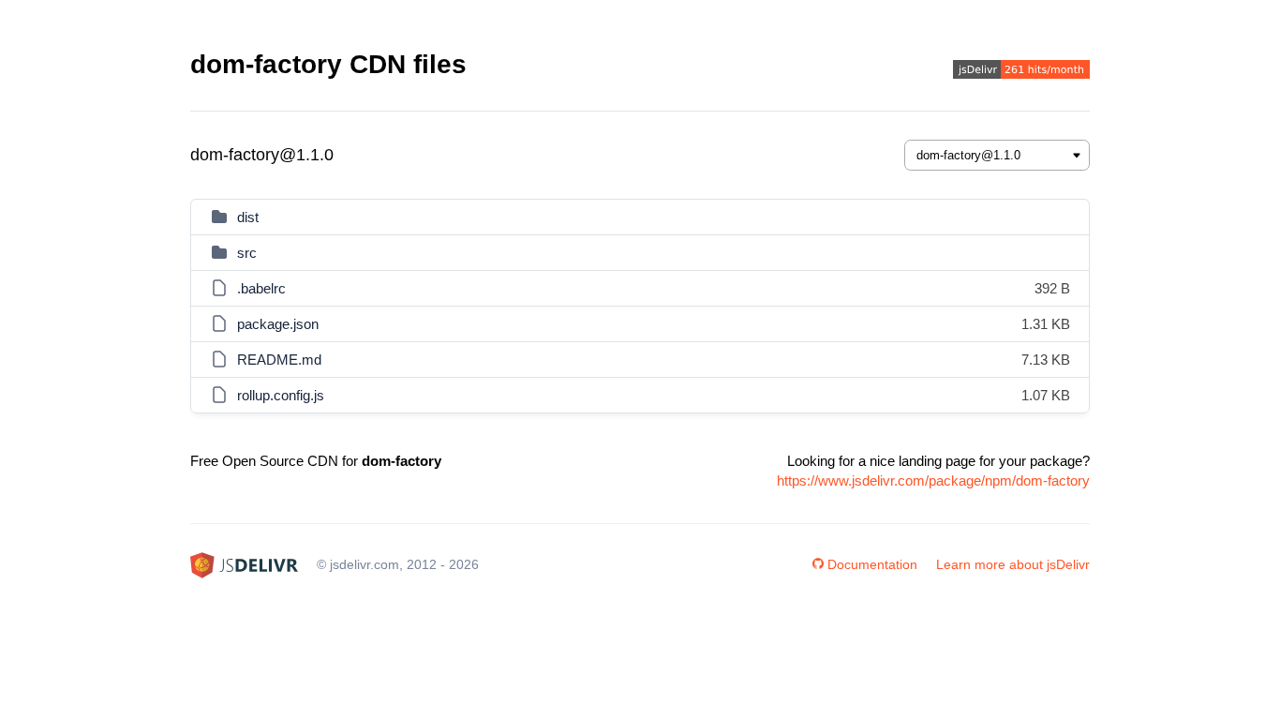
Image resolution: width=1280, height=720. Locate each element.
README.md (279, 360)
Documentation (872, 564)
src (247, 253)
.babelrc (261, 288)
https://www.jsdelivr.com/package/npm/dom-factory (933, 480)
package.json (278, 324)
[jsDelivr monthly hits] (1021, 71)
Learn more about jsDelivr (1013, 564)
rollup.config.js (280, 395)
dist (248, 217)
